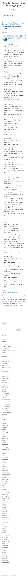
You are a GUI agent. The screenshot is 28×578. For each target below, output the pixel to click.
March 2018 (4, 491)
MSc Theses (5, 386)
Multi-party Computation (7, 388)
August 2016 (5, 524)
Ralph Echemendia (6, 303)
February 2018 (5, 492)
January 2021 (5, 459)
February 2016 (5, 535)
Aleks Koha (4, 297)
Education (4, 365)
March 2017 (4, 511)
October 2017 (5, 500)
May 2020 (4, 466)
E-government (5, 363)
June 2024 (4, 434)
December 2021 (5, 449)
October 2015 (5, 543)
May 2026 (4, 423)
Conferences (5, 343)
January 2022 (5, 447)
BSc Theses (4, 339)
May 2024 (4, 436)
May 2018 (4, 487)
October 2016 (5, 520)
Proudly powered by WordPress (9, 575)
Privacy (3, 401)
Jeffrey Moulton (18, 299)
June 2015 (4, 550)
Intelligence (4, 376)
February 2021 (5, 457)
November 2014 (5, 564)
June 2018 (4, 485)
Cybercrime (4, 356)
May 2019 (4, 477)
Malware (4, 384)
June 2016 (4, 528)
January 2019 (5, 479)
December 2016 (5, 517)
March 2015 (4, 556)
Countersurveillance (6, 346)
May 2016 (4, 530)
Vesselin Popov (12, 305)
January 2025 (5, 432)
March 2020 (4, 468)
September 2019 (6, 474)
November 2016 (5, 519)
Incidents (4, 373)
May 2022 (4, 446)
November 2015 (5, 541)
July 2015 (4, 549)
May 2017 (4, 507)
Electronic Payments (6, 369)
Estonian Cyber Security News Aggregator (14, 4)
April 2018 (4, 489)
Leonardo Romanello (14, 301)
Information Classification (8, 374)
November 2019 (5, 472)
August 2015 (5, 547)
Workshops (16, 296)
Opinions (4, 391)
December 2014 (5, 562)
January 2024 (5, 438)
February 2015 (5, 558)
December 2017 (5, 496)
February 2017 (5, 513)
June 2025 (4, 429)
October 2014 (5, 565)
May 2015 (4, 552)
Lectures (4, 380)
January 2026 (5, 425)
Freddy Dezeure (10, 299)
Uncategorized (5, 408)
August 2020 (5, 461)
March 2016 (4, 534)
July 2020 (4, 462)
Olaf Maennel (22, 301)
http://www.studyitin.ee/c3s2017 (10, 292)
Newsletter (4, 389)
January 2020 (5, 470)
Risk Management (6, 404)
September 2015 (6, 545)
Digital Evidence (5, 361)
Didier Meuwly (18, 297)
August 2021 (5, 451)
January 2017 (5, 515)
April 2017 (4, 509)
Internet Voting (5, 378)
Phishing (4, 397)
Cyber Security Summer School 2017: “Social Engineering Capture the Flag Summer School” (13, 26)
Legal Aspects (5, 382)
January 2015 (5, 560)
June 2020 (4, 464)
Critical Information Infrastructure (10, 350)
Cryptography (5, 352)
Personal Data (5, 393)
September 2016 (6, 522)
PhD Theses (5, 395)
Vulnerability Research (7, 412)
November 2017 (5, 498)
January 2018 (5, 494)
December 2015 (5, 539)
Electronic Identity (6, 367)
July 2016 (4, 526)
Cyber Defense (5, 354)
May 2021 (4, 455)
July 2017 (4, 504)
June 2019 (4, 476)
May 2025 (4, 431)
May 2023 (4, 442)
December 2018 (5, 481)
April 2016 (4, 532)
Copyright (4, 344)
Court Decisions (5, 348)
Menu (14, 9)
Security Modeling (6, 406)
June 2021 (4, 453)
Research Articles (6, 402)
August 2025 (5, 427)
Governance (5, 371)
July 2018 (4, 483)
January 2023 (5, 444)
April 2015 (4, 554)
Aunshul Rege (11, 297)
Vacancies (4, 410)
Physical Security (6, 399)
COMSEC (4, 341)
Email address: (5, 319)
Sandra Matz (14, 303)
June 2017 (4, 506)
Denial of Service (6, 358)
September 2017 (6, 502)
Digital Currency (5, 359)
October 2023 (5, 440)
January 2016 (5, 537)
